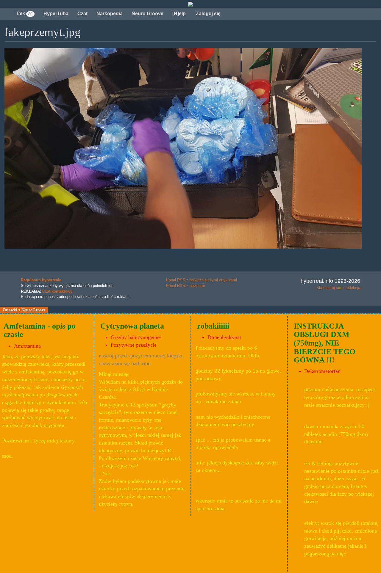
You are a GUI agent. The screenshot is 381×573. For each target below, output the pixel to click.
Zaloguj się (208, 13)
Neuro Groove (147, 13)
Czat (82, 13)
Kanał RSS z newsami (185, 285)
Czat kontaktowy (57, 291)
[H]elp (179, 13)
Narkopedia (109, 13)
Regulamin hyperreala (41, 280)
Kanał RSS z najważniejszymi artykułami (201, 280)
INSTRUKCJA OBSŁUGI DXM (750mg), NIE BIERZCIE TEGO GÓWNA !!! (324, 343)
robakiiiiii (213, 326)
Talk (24, 13)
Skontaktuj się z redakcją (338, 287)
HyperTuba (55, 13)
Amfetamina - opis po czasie (39, 330)
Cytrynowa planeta (132, 326)
